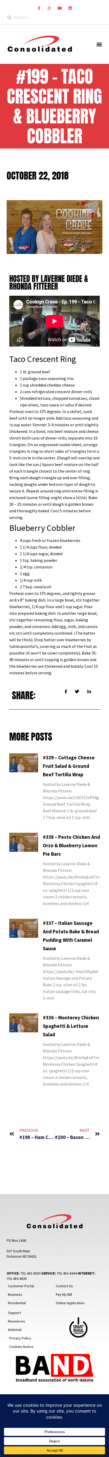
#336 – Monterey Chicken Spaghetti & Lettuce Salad (71, 1026)
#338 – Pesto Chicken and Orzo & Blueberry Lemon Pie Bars (71, 845)
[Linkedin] (70, 8)
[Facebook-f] (39, 8)
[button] (99, 44)
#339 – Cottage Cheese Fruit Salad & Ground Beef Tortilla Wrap (69, 766)
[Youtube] (59, 8)
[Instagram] (49, 8)
